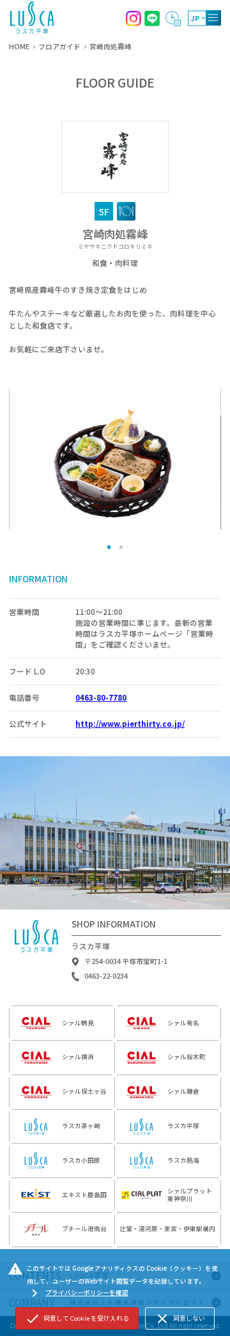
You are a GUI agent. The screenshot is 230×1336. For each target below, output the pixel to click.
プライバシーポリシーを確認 (77, 1293)
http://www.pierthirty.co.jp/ (130, 723)
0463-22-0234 (106, 976)
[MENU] (213, 18)
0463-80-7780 (100, 697)
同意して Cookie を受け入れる (77, 1318)
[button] (109, 547)
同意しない (180, 1318)
